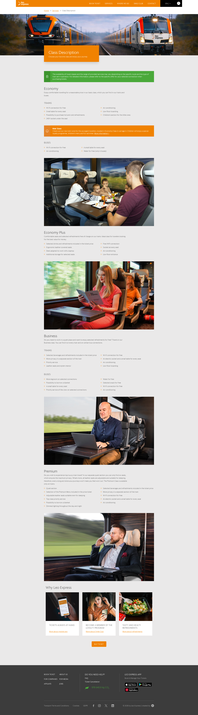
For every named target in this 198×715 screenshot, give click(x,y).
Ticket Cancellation (92, 682)
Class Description (69, 10)
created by (146, 706)
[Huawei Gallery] (131, 690)
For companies (51, 679)
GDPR (85, 706)
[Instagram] (99, 705)
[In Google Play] (145, 684)
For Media (63, 679)
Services (109, 3)
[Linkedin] (112, 705)
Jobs (61, 684)
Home (46, 10)
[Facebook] (93, 705)
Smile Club (138, 3)
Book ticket (94, 3)
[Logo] (23, 3)
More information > (101, 133)
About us (63, 674)
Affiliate (47, 684)
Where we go (123, 3)
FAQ (86, 678)
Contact (152, 3)
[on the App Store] (131, 684)
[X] (106, 705)
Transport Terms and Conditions (56, 706)
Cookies (76, 706)
